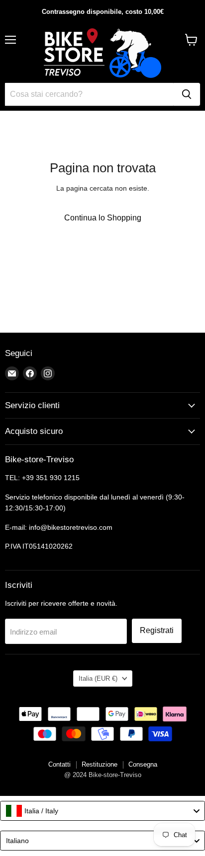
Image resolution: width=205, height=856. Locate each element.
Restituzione (99, 764)
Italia (98, 678)
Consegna (142, 764)
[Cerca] (186, 94)
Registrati (157, 630)
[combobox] (102, 811)
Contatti (59, 764)
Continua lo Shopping (102, 218)
